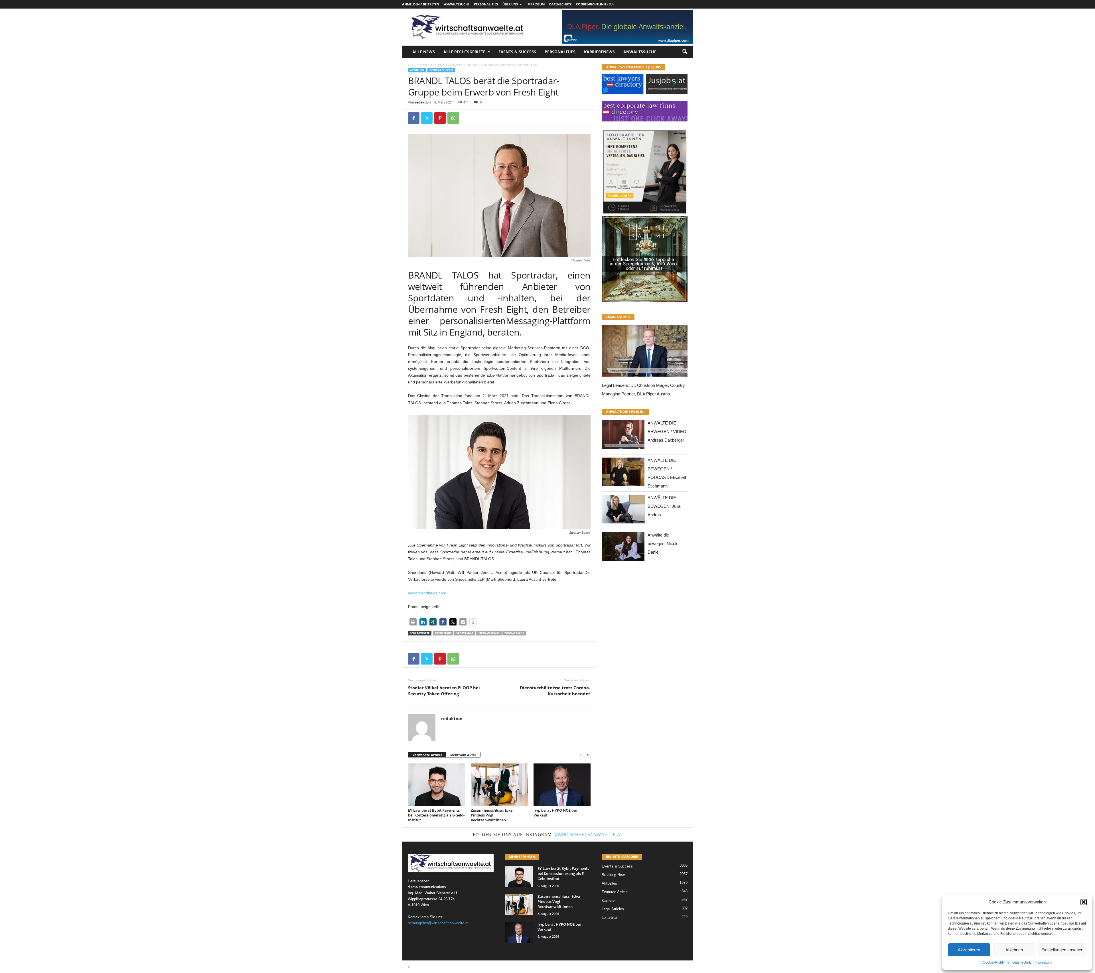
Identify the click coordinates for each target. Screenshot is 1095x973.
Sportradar (464, 633)
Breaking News (614, 875)
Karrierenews (599, 51)
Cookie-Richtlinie (996, 962)
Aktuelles (426, 64)
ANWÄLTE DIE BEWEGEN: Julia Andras (664, 506)
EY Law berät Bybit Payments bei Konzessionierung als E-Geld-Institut (436, 815)
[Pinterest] (440, 118)
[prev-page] (581, 755)
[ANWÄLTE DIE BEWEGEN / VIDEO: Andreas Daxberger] (623, 436)
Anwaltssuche (456, 4)
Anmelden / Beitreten (420, 4)
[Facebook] (413, 118)
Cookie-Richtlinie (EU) (595, 4)
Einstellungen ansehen (1062, 949)
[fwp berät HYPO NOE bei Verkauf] (562, 784)
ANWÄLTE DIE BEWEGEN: (625, 411)
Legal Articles (613, 909)
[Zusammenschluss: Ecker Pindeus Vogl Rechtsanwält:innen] (499, 784)
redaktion (423, 102)
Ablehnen (1014, 949)
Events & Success (517, 51)
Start (411, 64)
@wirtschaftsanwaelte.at (587, 834)
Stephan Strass (489, 633)
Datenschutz (1022, 962)
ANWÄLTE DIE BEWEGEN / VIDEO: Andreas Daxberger (668, 431)
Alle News (423, 51)
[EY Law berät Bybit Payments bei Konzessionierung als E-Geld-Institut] (436, 784)
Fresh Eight (443, 633)
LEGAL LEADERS (618, 316)
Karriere (608, 900)
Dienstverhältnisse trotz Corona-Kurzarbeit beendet (555, 690)
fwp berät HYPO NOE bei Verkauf (555, 813)
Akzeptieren (969, 949)
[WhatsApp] (453, 118)
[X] (427, 118)
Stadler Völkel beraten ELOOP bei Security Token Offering (444, 690)
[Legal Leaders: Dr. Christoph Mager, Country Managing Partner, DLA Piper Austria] (645, 352)
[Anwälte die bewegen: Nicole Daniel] (623, 548)
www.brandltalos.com (427, 593)
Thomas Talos (514, 633)
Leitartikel (610, 917)
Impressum (1043, 962)
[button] (1083, 902)
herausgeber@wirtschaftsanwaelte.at (438, 923)
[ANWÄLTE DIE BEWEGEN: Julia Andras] (623, 511)
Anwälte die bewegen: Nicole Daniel (663, 543)
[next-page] (588, 755)
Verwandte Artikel (427, 755)
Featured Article (615, 892)
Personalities (486, 4)
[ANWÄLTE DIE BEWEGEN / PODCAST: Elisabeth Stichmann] (623, 473)
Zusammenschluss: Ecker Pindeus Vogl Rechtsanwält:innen (492, 815)
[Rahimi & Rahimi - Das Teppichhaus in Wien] (645, 214)
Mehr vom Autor (463, 755)
